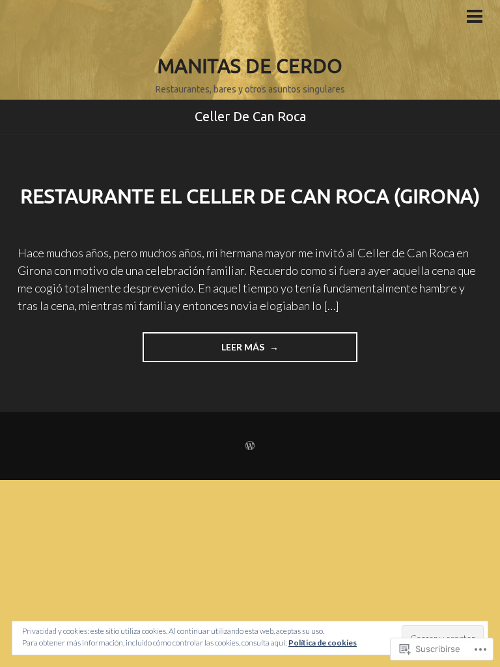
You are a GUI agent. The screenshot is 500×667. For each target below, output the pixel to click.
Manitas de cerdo (250, 66)
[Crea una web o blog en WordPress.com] (250, 445)
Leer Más (204, 351)
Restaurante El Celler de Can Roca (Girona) (250, 196)
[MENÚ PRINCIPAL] (474, 17)
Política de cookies (322, 642)
